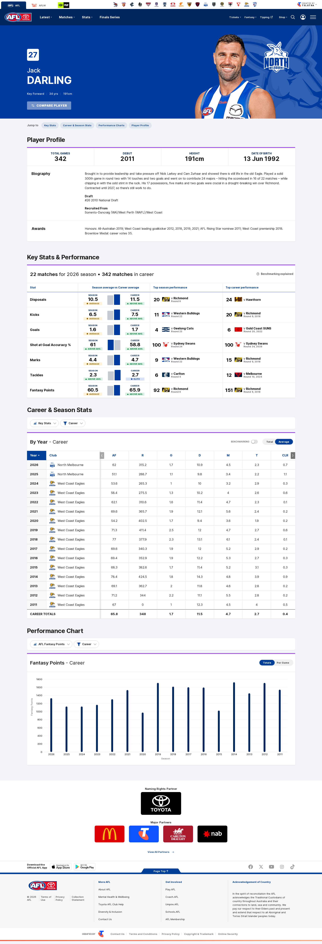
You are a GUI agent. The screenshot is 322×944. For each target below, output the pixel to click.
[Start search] (292, 17)
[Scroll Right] (293, 455)
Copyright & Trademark (199, 934)
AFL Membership (175, 919)
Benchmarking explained (277, 273)
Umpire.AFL (172, 904)
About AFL (104, 889)
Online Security (228, 934)
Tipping (265, 17)
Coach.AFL (171, 896)
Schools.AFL (172, 911)
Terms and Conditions (143, 934)
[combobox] (44, 423)
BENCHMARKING (240, 441)
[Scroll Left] (102, 455)
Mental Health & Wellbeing (113, 896)
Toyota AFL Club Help (111, 904)
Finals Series (110, 17)
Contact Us (105, 919)
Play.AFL (170, 889)
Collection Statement (78, 898)
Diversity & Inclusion (110, 911)
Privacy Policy (60, 898)
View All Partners (158, 852)
